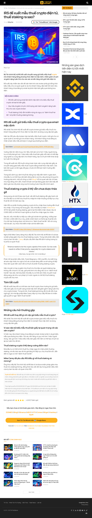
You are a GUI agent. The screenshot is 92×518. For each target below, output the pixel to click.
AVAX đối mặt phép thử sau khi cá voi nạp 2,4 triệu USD (50, 481)
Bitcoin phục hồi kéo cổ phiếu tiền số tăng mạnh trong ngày (75, 14)
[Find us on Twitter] (73, 510)
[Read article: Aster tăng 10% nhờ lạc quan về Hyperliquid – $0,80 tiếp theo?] (8, 483)
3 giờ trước (67, 30)
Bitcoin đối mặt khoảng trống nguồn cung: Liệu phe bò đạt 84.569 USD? (22, 446)
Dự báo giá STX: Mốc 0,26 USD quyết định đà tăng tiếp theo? (22, 455)
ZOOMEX (9, 412)
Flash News (32, 502)
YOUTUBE (38, 426)
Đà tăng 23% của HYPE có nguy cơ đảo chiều (50, 473)
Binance (22, 412)
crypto (54, 74)
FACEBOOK (30, 426)
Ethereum (51, 207)
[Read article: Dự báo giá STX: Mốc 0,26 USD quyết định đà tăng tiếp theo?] (8, 456)
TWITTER (51, 426)
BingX (34, 179)
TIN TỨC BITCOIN (19, 426)
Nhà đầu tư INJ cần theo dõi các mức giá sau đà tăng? (21, 473)
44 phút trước (67, 17)
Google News (82, 502)
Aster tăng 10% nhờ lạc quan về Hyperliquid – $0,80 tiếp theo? (22, 482)
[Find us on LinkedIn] (75, 510)
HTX (34, 412)
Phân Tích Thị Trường (15, 502)
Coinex (39, 412)
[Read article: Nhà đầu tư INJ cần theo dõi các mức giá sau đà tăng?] (8, 475)
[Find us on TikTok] (86, 510)
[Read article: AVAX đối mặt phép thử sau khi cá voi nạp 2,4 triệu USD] (37, 483)
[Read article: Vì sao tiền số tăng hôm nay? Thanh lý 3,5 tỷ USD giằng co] (37, 456)
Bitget (46, 412)
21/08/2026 (45, 450)
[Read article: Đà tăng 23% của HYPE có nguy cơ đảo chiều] (37, 475)
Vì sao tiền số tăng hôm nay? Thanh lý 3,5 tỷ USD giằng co (50, 455)
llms (87, 502)
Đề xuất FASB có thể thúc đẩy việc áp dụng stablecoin (51, 464)
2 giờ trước (67, 23)
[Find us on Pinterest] (77, 510)
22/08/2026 (16, 450)
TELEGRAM (45, 426)
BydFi (31, 415)
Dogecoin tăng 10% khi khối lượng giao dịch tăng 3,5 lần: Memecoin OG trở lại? (22, 465)
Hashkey (53, 412)
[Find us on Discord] (86, 513)
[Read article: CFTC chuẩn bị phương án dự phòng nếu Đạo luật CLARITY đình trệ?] (37, 447)
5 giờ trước (67, 46)
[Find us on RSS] (84, 510)
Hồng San (10, 22)
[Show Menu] (4, 2)
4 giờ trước (67, 39)
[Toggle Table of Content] (5, 72)
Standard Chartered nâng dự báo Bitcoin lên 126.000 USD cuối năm (74, 50)
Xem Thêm (31, 492)
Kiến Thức (25, 502)
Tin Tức (6, 502)
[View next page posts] (76, 57)
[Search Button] (87, 2)
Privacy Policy (84, 504)
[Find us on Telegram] (80, 510)
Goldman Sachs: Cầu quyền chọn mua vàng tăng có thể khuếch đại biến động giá (75, 35)
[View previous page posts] (73, 57)
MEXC (29, 412)
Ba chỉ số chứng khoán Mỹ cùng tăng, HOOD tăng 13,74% (75, 43)
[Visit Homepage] (46, 2)
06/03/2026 (19, 22)
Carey (21, 239)
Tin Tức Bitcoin (14, 510)
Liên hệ (39, 502)
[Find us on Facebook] (71, 510)
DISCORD (31, 428)
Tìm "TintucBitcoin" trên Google (46, 22)
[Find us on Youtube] (82, 510)
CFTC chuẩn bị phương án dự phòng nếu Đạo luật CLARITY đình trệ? (50, 446)
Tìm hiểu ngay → (71, 102)
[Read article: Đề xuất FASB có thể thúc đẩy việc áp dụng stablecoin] (37, 466)
